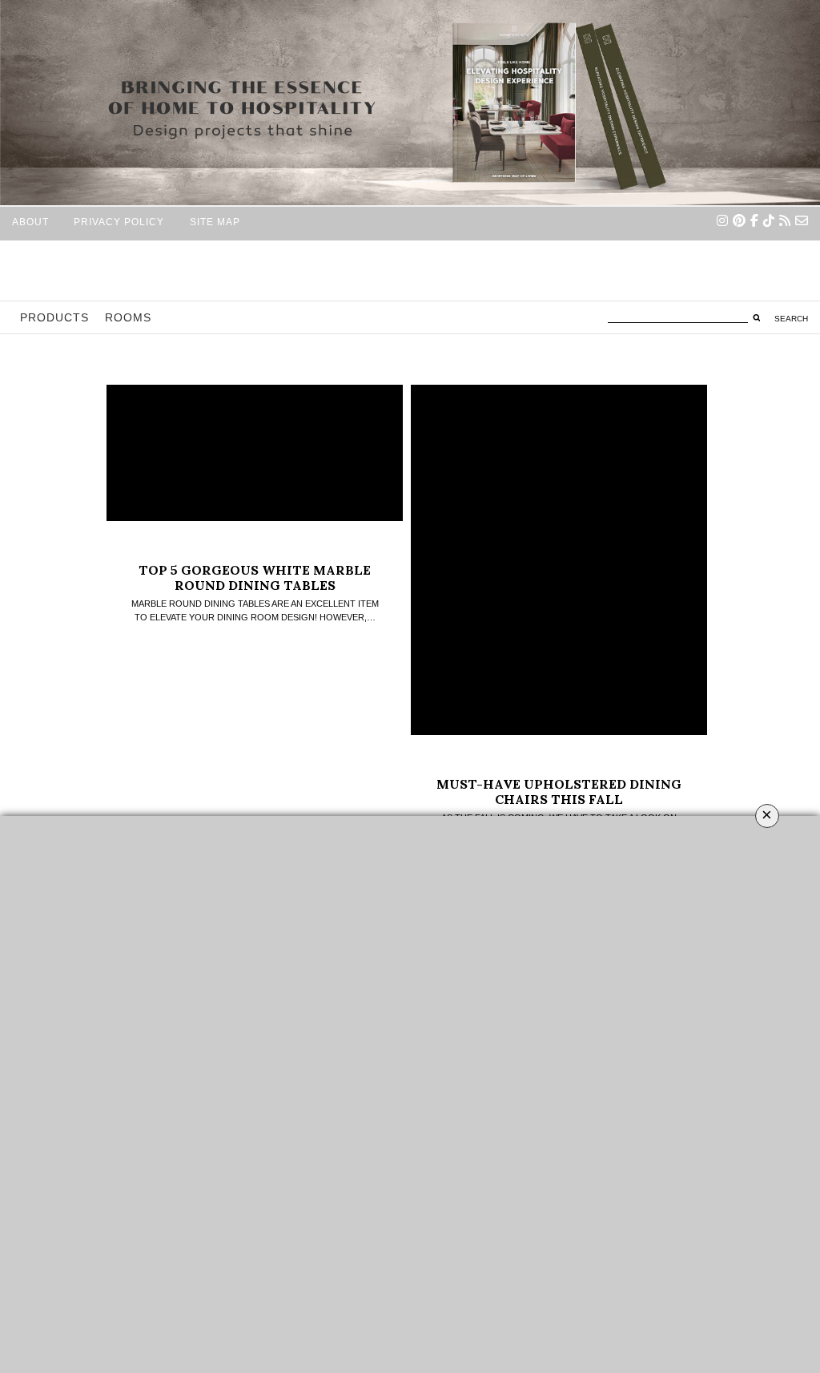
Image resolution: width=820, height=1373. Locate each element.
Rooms (128, 317)
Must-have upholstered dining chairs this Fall (558, 791)
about (30, 221)
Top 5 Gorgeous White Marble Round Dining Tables (255, 577)
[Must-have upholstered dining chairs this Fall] (559, 560)
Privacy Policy (119, 221)
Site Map (215, 221)
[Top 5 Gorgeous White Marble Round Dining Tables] (255, 453)
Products (54, 317)
